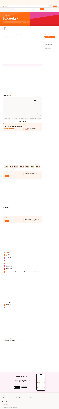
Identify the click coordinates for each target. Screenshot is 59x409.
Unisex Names (4, 398)
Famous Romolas (47, 47)
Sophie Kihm (5, 15)
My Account (31, 398)
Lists (23, 6)
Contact (45, 398)
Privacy (9, 407)
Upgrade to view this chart (9, 128)
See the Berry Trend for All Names (22, 121)
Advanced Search (18, 397)
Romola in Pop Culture (48, 48)
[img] (22, 107)
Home (4, 11)
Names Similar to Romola (48, 44)
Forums (31, 6)
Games (35, 6)
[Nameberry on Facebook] (3, 401)
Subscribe (54, 6)
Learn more (26, 129)
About (45, 397)
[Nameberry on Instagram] (6, 401)
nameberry (5, 404)
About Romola (47, 43)
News (27, 6)
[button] (49, 37)
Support (16, 407)
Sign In (50, 6)
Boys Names (3, 397)
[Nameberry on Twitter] (2, 401)
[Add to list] (17, 18)
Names (20, 6)
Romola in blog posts (48, 49)
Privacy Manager (13, 407)
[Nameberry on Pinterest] (5, 401)
